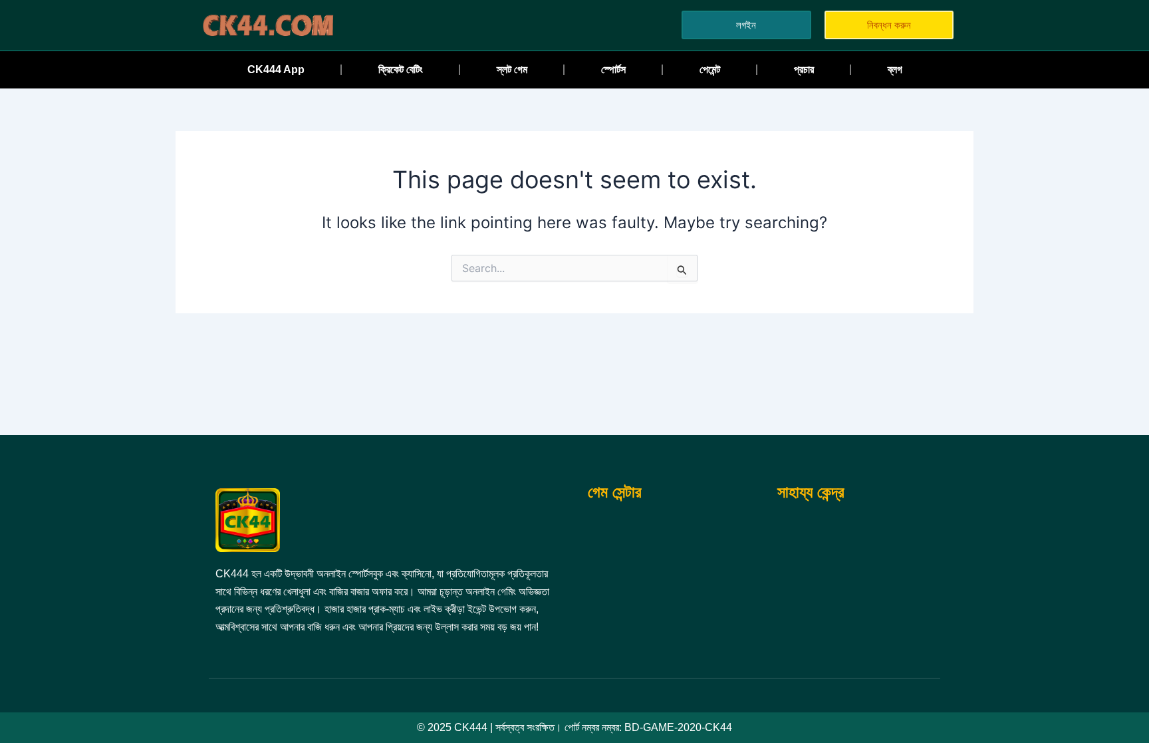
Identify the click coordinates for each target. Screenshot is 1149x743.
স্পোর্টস (613, 69)
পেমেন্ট (710, 69)
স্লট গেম (512, 69)
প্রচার (804, 69)
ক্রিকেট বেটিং (400, 69)
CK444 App (276, 69)
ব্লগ (895, 69)
